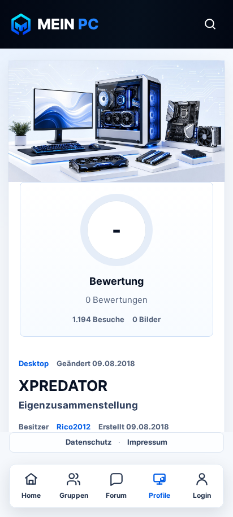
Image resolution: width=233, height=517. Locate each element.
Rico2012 (73, 426)
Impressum (147, 441)
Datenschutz (88, 441)
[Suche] (210, 24)
